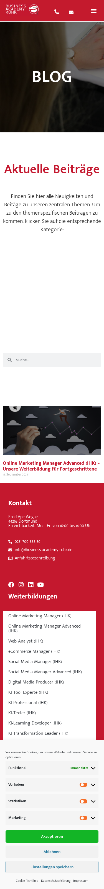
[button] (93, 10)
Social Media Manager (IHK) (35, 662)
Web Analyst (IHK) (25, 641)
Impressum (80, 880)
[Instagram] (21, 585)
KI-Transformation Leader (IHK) (38, 733)
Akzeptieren (52, 836)
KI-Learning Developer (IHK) (35, 723)
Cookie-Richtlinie (27, 880)
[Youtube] (40, 585)
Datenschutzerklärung (55, 880)
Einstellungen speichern (52, 867)
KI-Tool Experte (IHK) (28, 692)
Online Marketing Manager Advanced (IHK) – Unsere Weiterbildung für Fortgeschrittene (51, 466)
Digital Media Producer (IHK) (36, 682)
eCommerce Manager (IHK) (34, 651)
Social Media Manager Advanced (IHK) (45, 672)
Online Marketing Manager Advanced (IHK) (44, 628)
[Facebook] (11, 585)
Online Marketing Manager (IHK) (40, 616)
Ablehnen (52, 851)
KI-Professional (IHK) (28, 702)
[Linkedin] (31, 585)
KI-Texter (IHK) (22, 713)
